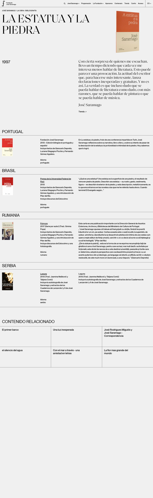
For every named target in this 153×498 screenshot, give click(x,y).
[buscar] (64, 3)
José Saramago (72, 3)
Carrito (133, 3)
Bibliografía (30, 11)
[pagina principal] (2, 3)
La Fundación (97, 3)
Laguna (43, 274)
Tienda (126, 3)
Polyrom (44, 224)
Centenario (118, 3)
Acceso (140, 3)
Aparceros (109, 3)
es (148, 3)
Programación (86, 3)
